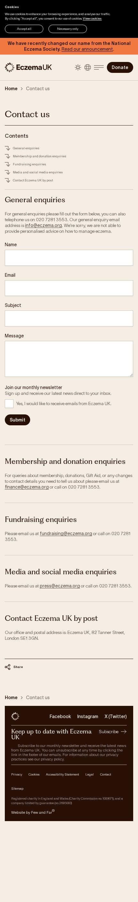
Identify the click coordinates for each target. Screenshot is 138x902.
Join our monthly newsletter (33, 387)
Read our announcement (87, 49)
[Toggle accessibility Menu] (87, 67)
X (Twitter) (116, 716)
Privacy (16, 774)
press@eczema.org (60, 585)
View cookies (92, 18)
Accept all (24, 28)
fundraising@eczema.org (66, 533)
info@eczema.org (43, 225)
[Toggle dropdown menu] (99, 67)
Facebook (60, 716)
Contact (105, 774)
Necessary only (67, 28)
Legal (89, 774)
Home (11, 89)
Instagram (87, 716)
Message (14, 335)
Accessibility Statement (62, 774)
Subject (13, 305)
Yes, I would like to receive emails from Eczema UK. (63, 403)
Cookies (34, 774)
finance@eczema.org (27, 487)
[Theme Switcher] (78, 67)
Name (11, 244)
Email (10, 275)
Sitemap (17, 788)
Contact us (38, 89)
